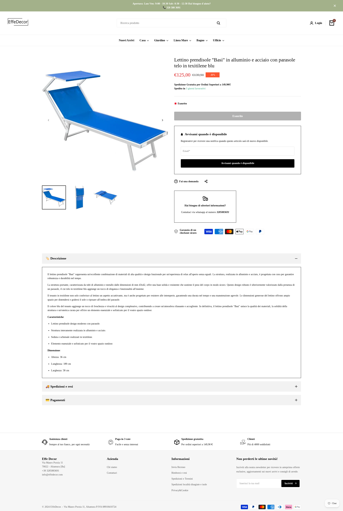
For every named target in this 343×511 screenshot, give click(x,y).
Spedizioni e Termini (182, 478)
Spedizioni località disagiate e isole (189, 484)
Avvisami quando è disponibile (237, 163)
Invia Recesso (178, 467)
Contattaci (112, 473)
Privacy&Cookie (180, 490)
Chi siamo (112, 467)
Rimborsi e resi (179, 473)
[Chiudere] (334, 6)
